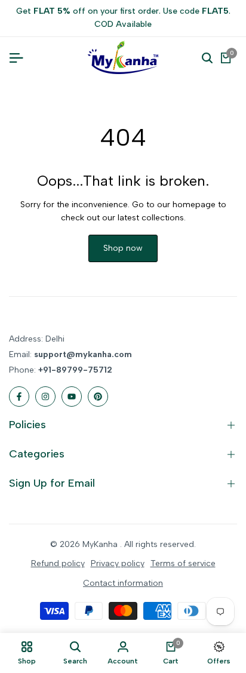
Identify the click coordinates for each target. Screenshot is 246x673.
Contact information (123, 583)
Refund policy (58, 563)
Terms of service (183, 563)
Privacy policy (117, 563)
